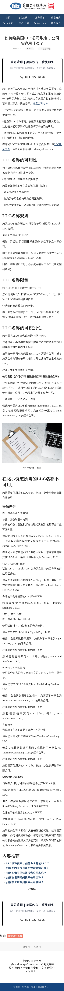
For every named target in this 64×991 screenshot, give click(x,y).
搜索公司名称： (41, 103)
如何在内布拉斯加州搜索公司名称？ (27, 868)
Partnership (40, 23)
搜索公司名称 (15, 936)
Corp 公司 (8, 23)
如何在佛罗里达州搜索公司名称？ (26, 872)
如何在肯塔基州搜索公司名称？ (25, 882)
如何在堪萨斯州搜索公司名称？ (25, 877)
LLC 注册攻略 (44, 49)
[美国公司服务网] (32, 6)
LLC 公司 (24, 23)
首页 (8, 17)
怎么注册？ (24, 17)
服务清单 (40, 17)
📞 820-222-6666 (32, 76)
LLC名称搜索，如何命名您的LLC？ (27, 863)
